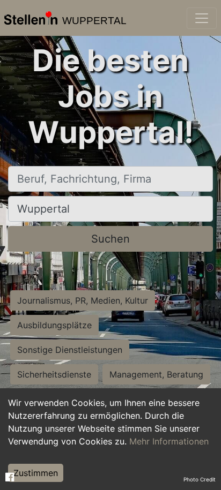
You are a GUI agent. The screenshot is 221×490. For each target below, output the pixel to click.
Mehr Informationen (169, 441)
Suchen (110, 238)
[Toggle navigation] (202, 18)
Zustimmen (35, 473)
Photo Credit (199, 479)
